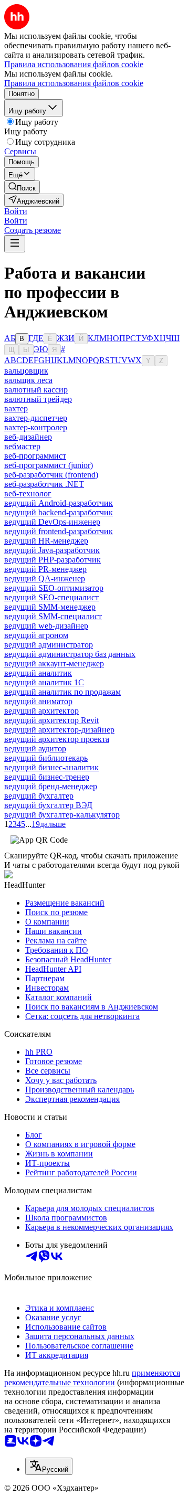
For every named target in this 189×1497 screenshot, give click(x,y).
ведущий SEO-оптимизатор (53, 587)
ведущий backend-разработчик (58, 512)
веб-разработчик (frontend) (51, 474)
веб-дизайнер (28, 436)
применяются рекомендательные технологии (92, 1377)
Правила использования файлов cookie (73, 83)
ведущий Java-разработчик (52, 550)
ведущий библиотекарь (46, 757)
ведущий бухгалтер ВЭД (48, 805)
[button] (15, 211)
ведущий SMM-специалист (53, 616)
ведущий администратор (48, 644)
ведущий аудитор (35, 748)
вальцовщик (26, 370)
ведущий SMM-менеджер (50, 606)
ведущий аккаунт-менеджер (54, 663)
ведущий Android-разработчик (58, 502)
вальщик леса (28, 380)
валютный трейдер (38, 399)
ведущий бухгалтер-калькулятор (62, 814)
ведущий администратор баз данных (69, 654)
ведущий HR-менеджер (46, 540)
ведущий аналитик (38, 672)
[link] (22, 187)
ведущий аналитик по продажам (62, 691)
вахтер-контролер (35, 427)
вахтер (16, 408)
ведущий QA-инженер (44, 578)
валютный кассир (36, 389)
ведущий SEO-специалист (51, 597)
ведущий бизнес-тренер (46, 776)
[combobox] (48, 1466)
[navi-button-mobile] (14, 243)
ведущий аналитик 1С (44, 682)
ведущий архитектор (41, 710)
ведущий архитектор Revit (51, 720)
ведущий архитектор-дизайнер (59, 729)
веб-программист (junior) (48, 465)
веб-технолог (27, 493)
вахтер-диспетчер (35, 417)
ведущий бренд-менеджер (50, 786)
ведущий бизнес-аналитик (51, 767)
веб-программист (35, 455)
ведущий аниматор (38, 701)
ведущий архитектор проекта (56, 739)
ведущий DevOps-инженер (52, 521)
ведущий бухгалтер (39, 795)
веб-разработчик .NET (44, 484)
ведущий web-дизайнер (46, 625)
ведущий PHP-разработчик (52, 559)
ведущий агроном (36, 635)
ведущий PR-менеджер (45, 569)
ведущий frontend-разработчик (58, 531)
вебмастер (22, 446)
